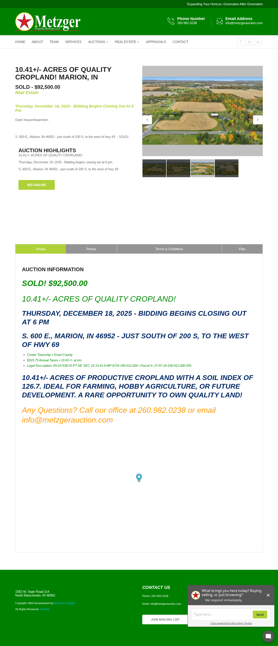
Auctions (96, 42)
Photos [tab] (91, 249)
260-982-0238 (187, 23)
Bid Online (36, 185)
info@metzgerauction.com (244, 23)
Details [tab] (41, 249)
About (37, 42)
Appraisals (156, 42)
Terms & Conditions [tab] (169, 249)
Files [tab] (242, 249)
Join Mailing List (165, 619)
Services (73, 42)
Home (20, 42)
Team (54, 42)
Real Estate (125, 42)
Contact (180, 42)
